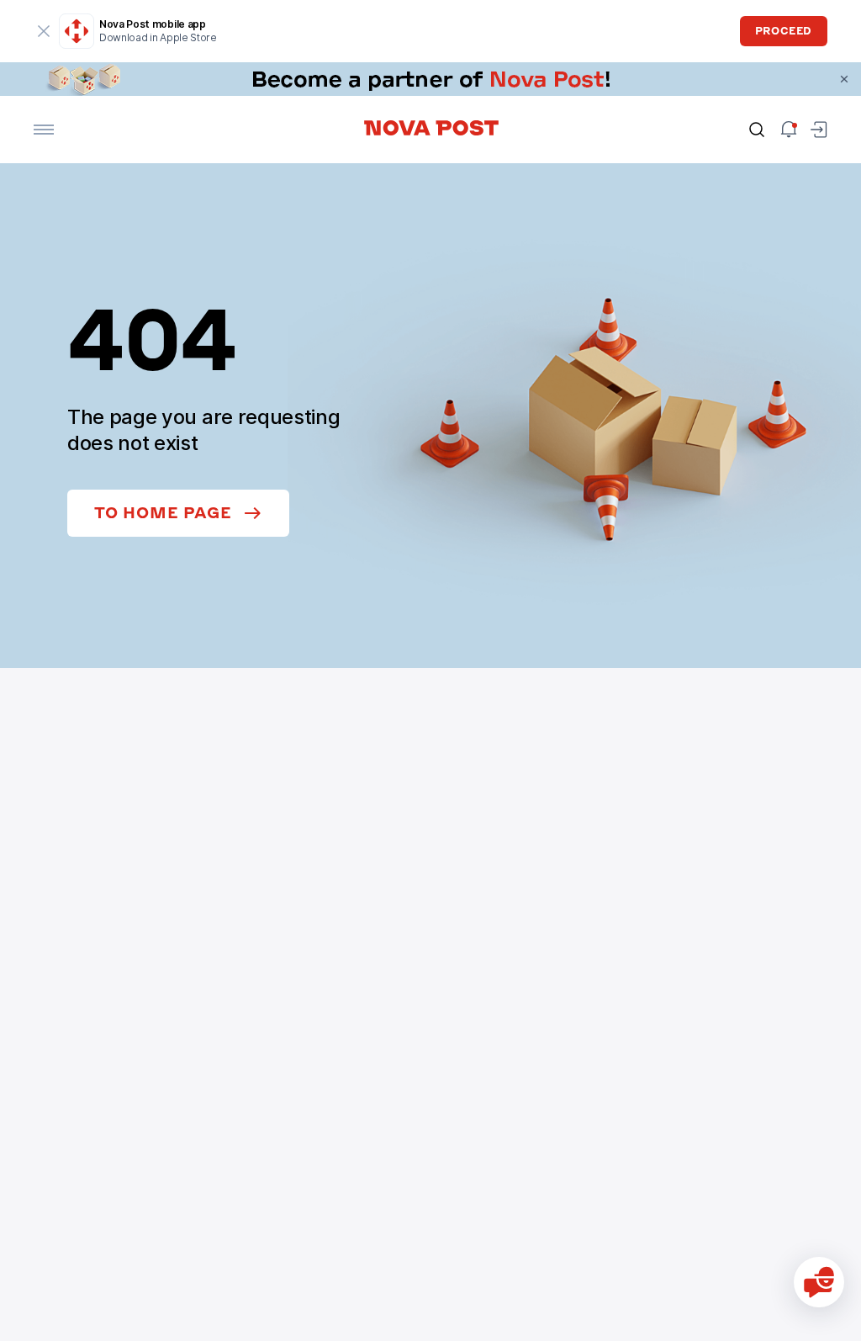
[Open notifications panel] (788, 129)
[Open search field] (757, 129)
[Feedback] (819, 1282)
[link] (430, 79)
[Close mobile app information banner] (44, 31)
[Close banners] (844, 79)
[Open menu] (44, 130)
